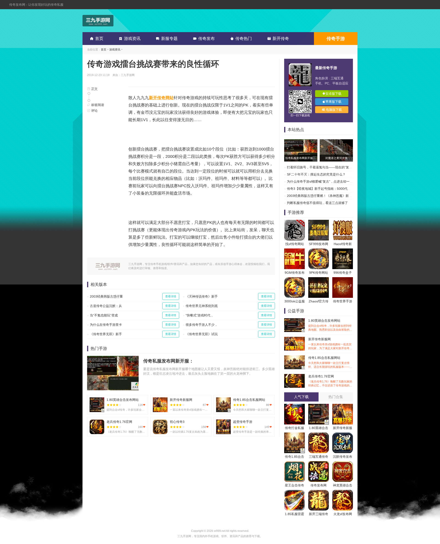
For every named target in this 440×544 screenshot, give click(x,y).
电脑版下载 (333, 110)
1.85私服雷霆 (294, 514)
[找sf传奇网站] (294, 222)
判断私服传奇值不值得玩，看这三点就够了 (317, 203)
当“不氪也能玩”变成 (104, 315)
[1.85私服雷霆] (294, 492)
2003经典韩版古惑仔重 (106, 296)
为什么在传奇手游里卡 (106, 324)
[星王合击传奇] (294, 463)
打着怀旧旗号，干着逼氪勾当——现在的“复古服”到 (323, 167)
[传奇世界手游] (342, 279)
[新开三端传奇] (318, 492)
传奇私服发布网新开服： (168, 360)
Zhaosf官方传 (318, 301)
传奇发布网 (319, 485)
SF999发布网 (318, 244)
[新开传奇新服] (342, 406)
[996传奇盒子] (342, 251)
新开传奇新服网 (330, 343)
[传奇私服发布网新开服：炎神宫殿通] (300, 141)
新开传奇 (280, 38)
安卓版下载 (333, 93)
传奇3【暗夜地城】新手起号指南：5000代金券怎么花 (325, 188)
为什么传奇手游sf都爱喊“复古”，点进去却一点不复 (323, 181)
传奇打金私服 (294, 428)
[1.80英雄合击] (318, 406)
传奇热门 (243, 38)
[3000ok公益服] (294, 279)
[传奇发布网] (318, 463)
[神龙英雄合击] (342, 463)
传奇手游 (336, 38)
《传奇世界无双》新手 (106, 334)
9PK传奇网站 (318, 272)
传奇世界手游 (342, 301)
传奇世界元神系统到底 (202, 306)
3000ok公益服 (294, 301)
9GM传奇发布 (295, 272)
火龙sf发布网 (342, 514)
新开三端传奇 (318, 514)
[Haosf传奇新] (342, 222)
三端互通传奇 (318, 456)
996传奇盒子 (342, 272)
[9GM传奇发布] (294, 251)
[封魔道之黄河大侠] (336, 141)
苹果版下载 (333, 101)
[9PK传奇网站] (318, 251)
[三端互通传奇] (318, 435)
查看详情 (170, 296)
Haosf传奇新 (343, 244)
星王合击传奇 (294, 485)
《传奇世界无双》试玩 (202, 334)
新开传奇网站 (161, 97)
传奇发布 (206, 38)
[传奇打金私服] (294, 406)
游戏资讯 (132, 38)
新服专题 (169, 38)
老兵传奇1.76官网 (330, 381)
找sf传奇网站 (294, 244)
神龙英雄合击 (342, 485)
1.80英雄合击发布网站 (330, 325)
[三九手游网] (97, 20)
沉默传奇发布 (342, 456)
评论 (94, 110)
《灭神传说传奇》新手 (202, 296)
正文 (94, 89)
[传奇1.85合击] (294, 435)
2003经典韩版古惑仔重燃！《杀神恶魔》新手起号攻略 (326, 196)
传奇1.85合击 (294, 456)
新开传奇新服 (342, 428)
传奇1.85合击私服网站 (330, 362)
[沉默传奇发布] (342, 435)
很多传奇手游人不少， (202, 324)
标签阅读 (97, 105)
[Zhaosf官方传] (318, 279)
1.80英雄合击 (318, 428)
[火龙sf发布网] (342, 492)
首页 (99, 38)
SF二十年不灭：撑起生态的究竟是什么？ (316, 174)
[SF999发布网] (318, 222)
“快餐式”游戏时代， (200, 315)
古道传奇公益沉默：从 (106, 306)
